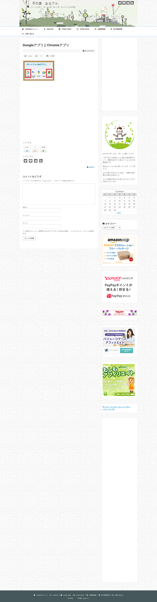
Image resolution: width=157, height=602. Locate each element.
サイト (25, 223)
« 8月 (118, 213)
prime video (65, 29)
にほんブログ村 (109, 409)
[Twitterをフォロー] (120, 3)
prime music (84, 29)
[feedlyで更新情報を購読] (128, 3)
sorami (91, 167)
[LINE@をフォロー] (124, 3)
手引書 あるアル (40, 3)
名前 (25, 207)
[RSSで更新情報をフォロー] (132, 3)
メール (26, 215)
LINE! (52, 56)
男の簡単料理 (117, 29)
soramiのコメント (31, 29)
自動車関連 (100, 29)
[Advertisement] (59, 113)
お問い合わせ (29, 34)
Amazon (49, 29)
